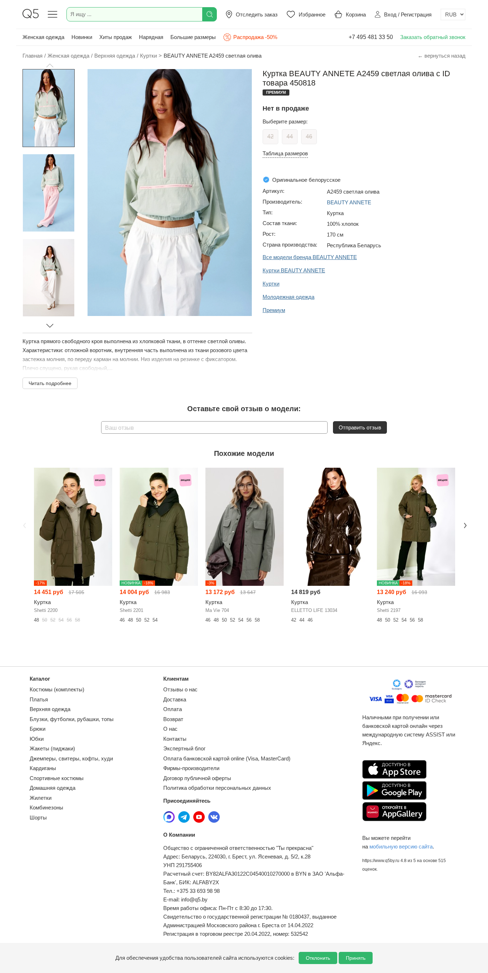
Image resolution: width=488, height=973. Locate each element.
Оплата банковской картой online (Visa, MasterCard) (226, 758)
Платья (39, 699)
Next (464, 524)
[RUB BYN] (452, 14)
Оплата (172, 709)
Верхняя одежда (50, 709)
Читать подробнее (50, 383)
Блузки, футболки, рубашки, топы (72, 719)
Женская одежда (43, 37)
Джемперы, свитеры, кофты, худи (71, 758)
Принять (355, 958)
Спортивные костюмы (57, 778)
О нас (170, 729)
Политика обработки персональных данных (217, 788)
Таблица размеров (285, 153)
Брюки (37, 729)
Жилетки (40, 798)
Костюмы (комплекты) (57, 689)
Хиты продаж (115, 37)
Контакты (174, 739)
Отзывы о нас (180, 689)
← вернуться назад (441, 56)
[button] (50, 65)
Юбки (37, 739)
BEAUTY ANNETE (349, 202)
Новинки (81, 37)
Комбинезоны (46, 807)
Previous (23, 524)
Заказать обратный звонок (432, 37)
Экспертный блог (184, 748)
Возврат (173, 719)
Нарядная (151, 37)
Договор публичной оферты (197, 778)
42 (270, 136)
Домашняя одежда (52, 788)
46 (309, 136)
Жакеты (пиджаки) (52, 748)
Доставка (174, 699)
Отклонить (318, 958)
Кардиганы (43, 768)
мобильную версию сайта (401, 846)
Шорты (38, 817)
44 (290, 136)
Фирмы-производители (191, 768)
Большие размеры (193, 37)
